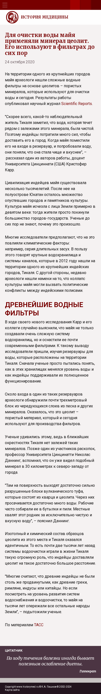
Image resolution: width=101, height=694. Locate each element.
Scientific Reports (76, 103)
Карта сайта (12, 690)
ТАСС (38, 625)
